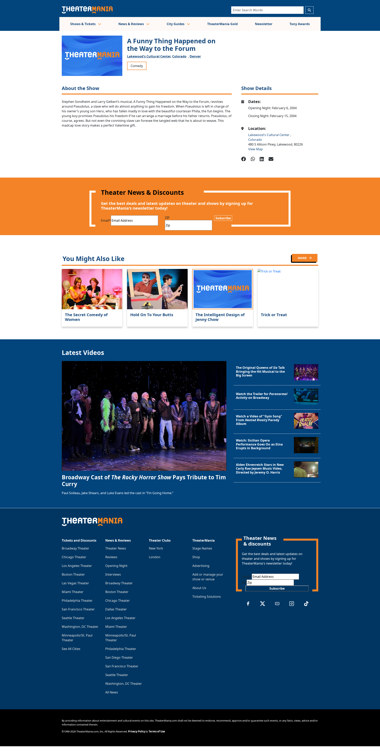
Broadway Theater (75, 548)
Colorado (179, 56)
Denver (195, 56)
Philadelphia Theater (77, 600)
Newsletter (263, 24)
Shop (196, 557)
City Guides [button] (176, 24)
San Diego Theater (119, 657)
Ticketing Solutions (206, 596)
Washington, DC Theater (80, 626)
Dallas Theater (116, 609)
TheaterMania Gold (222, 24)
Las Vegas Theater (75, 583)
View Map (255, 149)
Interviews (113, 574)
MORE (302, 258)
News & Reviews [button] (131, 24)
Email (106, 220)
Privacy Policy (136, 731)
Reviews (111, 557)
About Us (199, 588)
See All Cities (71, 649)
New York (156, 548)
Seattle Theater (73, 618)
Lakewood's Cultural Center (269, 135)
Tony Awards (300, 24)
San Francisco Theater (78, 609)
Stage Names (202, 548)
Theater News (115, 548)
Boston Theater (73, 574)
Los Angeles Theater (77, 566)
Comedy (137, 66)
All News (111, 692)
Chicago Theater (74, 557)
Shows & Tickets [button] (83, 24)
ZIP (167, 218)
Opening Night (116, 566)
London (154, 557)
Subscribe (223, 218)
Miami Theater (73, 592)
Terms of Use (157, 731)
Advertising (200, 566)
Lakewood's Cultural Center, (149, 56)
